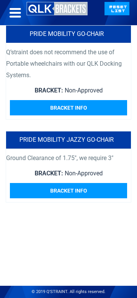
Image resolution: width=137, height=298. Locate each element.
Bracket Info (68, 108)
